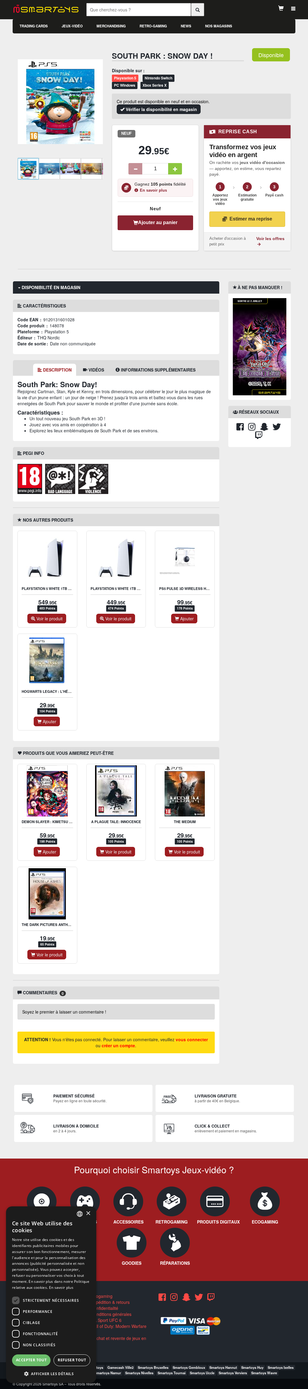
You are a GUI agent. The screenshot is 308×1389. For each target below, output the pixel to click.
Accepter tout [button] (31, 1360)
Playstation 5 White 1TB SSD (48, 588)
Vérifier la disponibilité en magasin (161, 109)
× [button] (88, 1213)
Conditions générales (110, 1314)
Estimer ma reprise (250, 218)
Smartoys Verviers (233, 1372)
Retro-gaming (153, 26)
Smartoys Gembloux (189, 1367)
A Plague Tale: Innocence (116, 821)
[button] (51, 1373)
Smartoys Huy (252, 1367)
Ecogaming (101, 1296)
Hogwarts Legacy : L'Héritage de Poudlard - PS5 (69, 691)
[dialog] (51, 1294)
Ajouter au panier (157, 222)
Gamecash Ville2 (120, 1367)
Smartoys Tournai (172, 1372)
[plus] (175, 168)
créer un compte (118, 1045)
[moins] (135, 168)
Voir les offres (270, 238)
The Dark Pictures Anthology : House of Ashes (68, 924)
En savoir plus (153, 190)
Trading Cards (34, 26)
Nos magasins (218, 26)
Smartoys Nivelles (139, 1372)
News (186, 26)
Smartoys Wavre (264, 1372)
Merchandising (111, 26)
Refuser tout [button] (72, 1360)
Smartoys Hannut (223, 1367)
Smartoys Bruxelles (153, 1367)
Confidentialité (104, 1308)
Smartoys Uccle (202, 1372)
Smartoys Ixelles (281, 1367)
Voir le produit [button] (49, 619)
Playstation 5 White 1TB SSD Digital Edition (132, 588)
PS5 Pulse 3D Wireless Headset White (195, 588)
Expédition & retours (110, 1302)
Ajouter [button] (186, 619)
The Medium (185, 821)
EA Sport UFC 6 (106, 1320)
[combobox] (80, 1214)
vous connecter (192, 1039)
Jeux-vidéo (72, 26)
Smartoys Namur (107, 1372)
